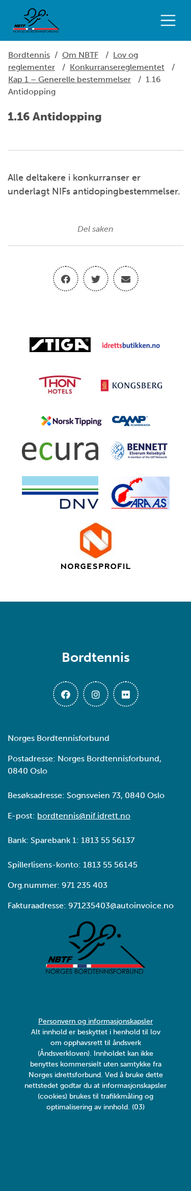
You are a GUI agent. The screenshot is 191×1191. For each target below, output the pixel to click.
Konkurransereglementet (117, 67)
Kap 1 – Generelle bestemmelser (69, 79)
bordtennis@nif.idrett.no (83, 816)
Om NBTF (80, 55)
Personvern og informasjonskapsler (95, 1021)
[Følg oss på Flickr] (126, 694)
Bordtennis (29, 55)
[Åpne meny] (170, 20)
